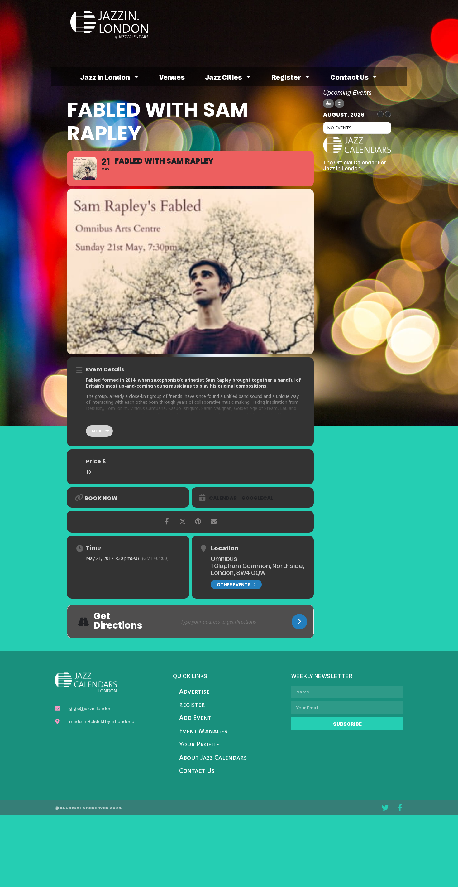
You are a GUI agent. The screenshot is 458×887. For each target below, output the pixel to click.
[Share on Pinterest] (198, 521)
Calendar (223, 498)
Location (225, 548)
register (286, 76)
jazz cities (223, 76)
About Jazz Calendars (213, 758)
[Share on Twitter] (182, 521)
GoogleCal (257, 498)
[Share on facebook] (167, 521)
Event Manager (203, 731)
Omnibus (224, 558)
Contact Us (196, 771)
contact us (349, 76)
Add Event (195, 718)
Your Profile (199, 744)
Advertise (194, 692)
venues (172, 76)
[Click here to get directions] (299, 621)
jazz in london (105, 76)
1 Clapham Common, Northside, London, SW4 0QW (257, 569)
